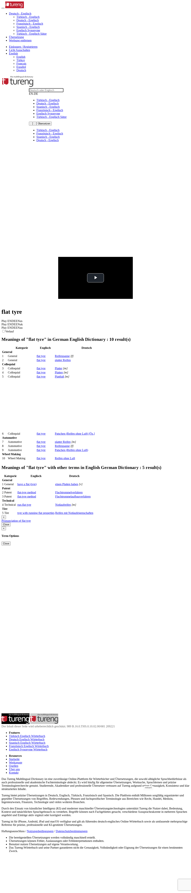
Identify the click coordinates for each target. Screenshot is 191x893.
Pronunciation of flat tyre (16, 520)
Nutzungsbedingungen (40, 831)
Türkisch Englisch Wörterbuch (27, 736)
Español (21, 66)
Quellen (13, 765)
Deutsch (21, 70)
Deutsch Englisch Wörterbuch (26, 739)
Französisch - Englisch (29, 23)
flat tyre (41, 356)
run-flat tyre (24, 504)
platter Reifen (63, 360)
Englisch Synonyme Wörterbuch (28, 749)
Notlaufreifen (63, 504)
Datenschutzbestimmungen (71, 831)
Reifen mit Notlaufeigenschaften (74, 512)
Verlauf (9, 331)
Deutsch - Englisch (27, 20)
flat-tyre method (26, 492)
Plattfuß (59, 376)
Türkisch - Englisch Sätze (31, 33)
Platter (58, 368)
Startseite (14, 759)
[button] (20, 13)
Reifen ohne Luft (65, 458)
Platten (59, 372)
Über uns (14, 769)
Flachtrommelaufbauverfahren (73, 496)
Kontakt (13, 772)
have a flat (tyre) (27, 484)
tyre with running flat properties (35, 512)
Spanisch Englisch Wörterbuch (27, 742)
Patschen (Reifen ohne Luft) (71, 450)
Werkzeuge (15, 762)
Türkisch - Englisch (28, 16)
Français (21, 63)
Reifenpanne (62, 356)
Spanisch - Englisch (28, 27)
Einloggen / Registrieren (23, 46)
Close (6, 524)
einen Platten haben (66, 484)
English (20, 56)
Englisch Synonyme (28, 30)
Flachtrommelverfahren (69, 492)
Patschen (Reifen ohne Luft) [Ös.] (75, 433)
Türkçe (20, 60)
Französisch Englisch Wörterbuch (29, 746)
